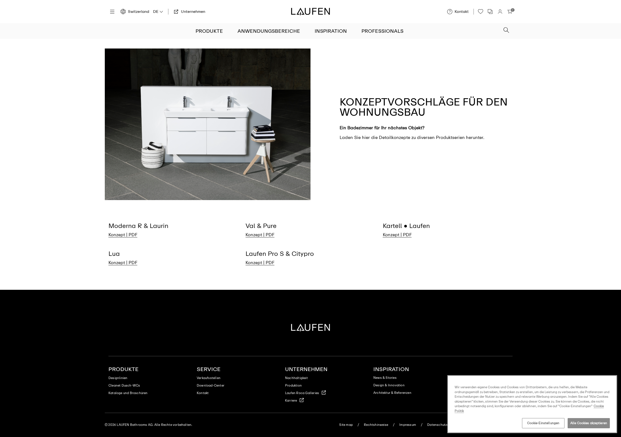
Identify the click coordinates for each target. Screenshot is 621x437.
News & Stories (385, 378)
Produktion (293, 385)
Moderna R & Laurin (138, 226)
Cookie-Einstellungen (543, 423)
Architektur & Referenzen (392, 393)
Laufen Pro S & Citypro (279, 254)
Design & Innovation (389, 385)
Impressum (407, 425)
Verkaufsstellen (209, 378)
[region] (532, 404)
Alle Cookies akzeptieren (588, 423)
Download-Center (210, 385)
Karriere (291, 400)
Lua (114, 254)
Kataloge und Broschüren (128, 393)
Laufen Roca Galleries (302, 393)
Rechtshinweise (376, 425)
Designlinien (117, 378)
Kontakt (203, 393)
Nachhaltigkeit (296, 378)
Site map (346, 425)
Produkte (209, 31)
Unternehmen (306, 369)
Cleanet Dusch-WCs (124, 385)
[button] (506, 30)
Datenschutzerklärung (444, 425)
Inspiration (331, 31)
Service (209, 369)
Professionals (382, 31)
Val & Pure (261, 226)
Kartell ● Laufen (406, 226)
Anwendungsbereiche (268, 31)
